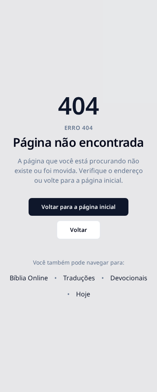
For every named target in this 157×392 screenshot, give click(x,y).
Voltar (78, 230)
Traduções (79, 277)
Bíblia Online (29, 277)
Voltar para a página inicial (78, 207)
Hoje (83, 294)
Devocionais (128, 277)
